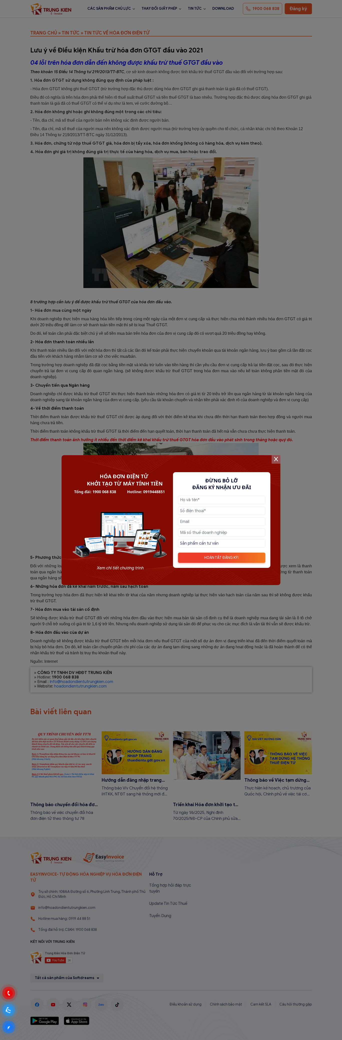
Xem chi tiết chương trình (120, 568)
